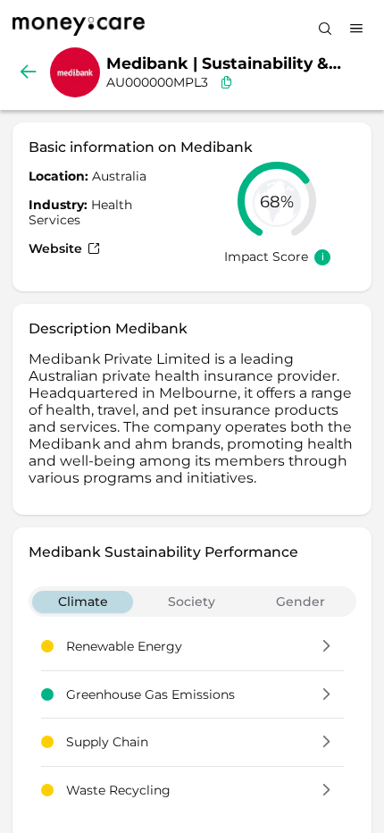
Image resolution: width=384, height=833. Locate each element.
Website (57, 248)
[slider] (276, 201)
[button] (326, 647)
